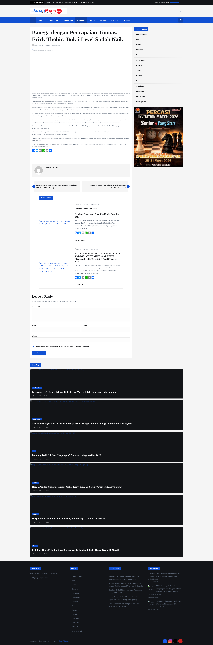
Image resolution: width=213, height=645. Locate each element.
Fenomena (114, 20)
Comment (36, 307)
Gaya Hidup (68, 20)
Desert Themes (64, 641)
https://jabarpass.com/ (40, 578)
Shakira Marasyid (38, 45)
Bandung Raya (54, 20)
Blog (138, 39)
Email (84, 325)
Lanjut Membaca (80, 240)
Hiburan (93, 20)
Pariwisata (126, 20)
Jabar (138, 70)
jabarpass (79, 204)
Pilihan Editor (141, 96)
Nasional (139, 81)
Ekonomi (103, 20)
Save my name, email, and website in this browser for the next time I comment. (62, 346)
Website (34, 336)
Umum (40, 20)
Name (34, 325)
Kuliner (139, 76)
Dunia (138, 44)
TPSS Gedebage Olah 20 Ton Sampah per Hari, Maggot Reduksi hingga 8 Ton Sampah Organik (168, 588)
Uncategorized (141, 101)
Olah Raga (81, 20)
